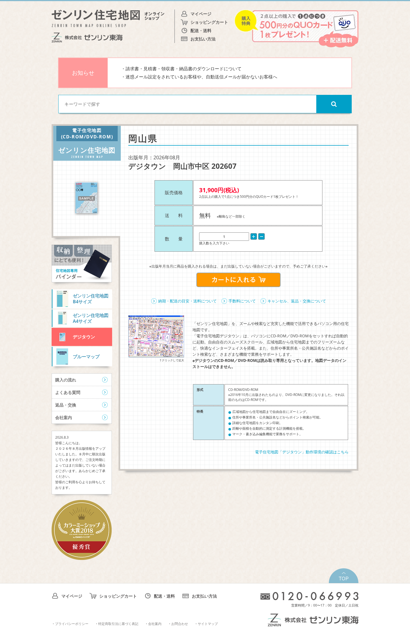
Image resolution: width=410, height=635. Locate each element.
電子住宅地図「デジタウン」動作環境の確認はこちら (302, 451)
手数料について (242, 301)
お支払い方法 (203, 39)
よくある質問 (67, 392)
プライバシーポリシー (71, 623)
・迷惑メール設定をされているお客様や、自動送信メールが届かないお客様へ (199, 77)
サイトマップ (208, 623)
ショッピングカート (209, 22)
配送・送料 (200, 30)
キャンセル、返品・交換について (296, 301)
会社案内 (63, 417)
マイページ (200, 13)
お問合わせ (179, 623)
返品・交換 (65, 405)
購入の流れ (65, 380)
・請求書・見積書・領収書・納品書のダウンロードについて (181, 69)
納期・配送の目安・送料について (187, 301)
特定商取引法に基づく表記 (118, 623)
